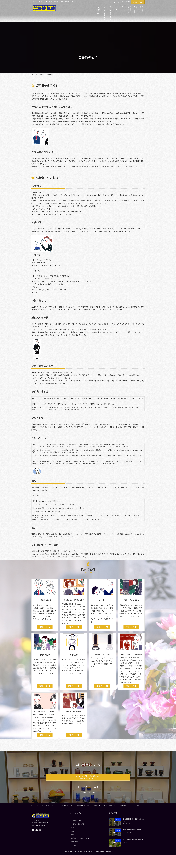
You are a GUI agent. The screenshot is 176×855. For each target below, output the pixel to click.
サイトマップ (37, 805)
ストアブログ (135, 805)
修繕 (72, 834)
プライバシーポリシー (51, 805)
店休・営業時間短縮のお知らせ (133, 840)
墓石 (72, 831)
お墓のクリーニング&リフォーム (80, 838)
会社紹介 (73, 845)
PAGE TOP (170, 827)
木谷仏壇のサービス (76, 820)
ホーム (73, 817)
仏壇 (72, 827)
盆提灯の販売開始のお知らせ (132, 829)
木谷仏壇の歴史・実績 (83, 805)
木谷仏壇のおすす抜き (67, 805)
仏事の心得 (97, 805)
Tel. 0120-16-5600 (88, 787)
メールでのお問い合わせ (88, 777)
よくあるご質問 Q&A (110, 805)
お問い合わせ (139, 2)
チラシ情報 (74, 841)
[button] (45, 627)
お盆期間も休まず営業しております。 (133, 820)
